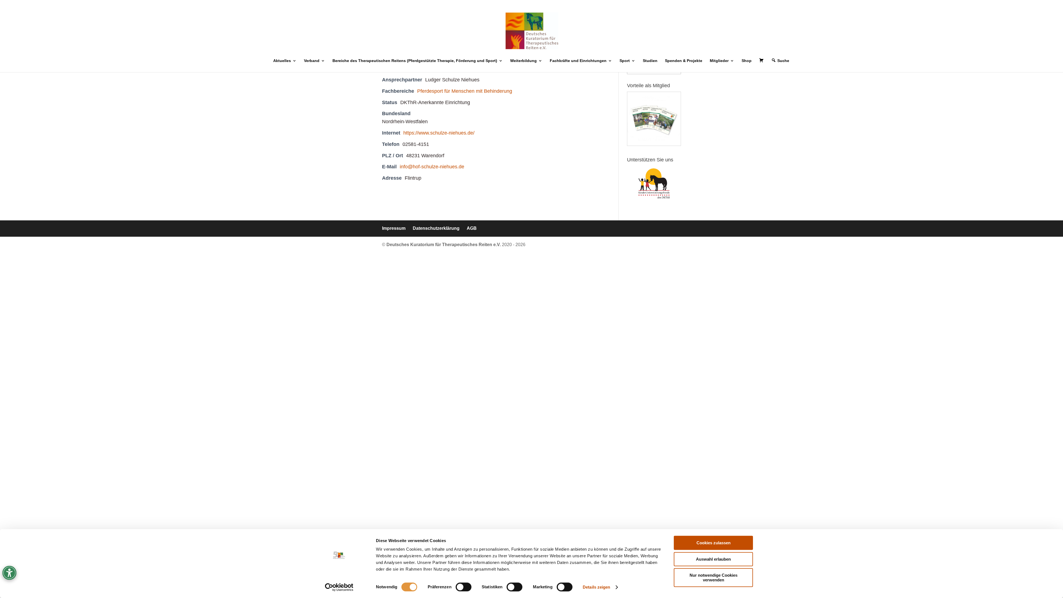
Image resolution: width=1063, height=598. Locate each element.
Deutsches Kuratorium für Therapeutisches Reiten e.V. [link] (444, 244)
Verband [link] (311, 61)
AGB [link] (472, 228)
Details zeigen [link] (596, 587)
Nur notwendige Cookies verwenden (713, 577)
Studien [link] (650, 61)
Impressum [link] (394, 228)
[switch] (463, 586)
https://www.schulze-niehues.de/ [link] (438, 133)
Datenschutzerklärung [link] (436, 228)
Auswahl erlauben (713, 559)
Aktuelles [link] (282, 61)
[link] (339, 587)
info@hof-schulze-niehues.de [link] (432, 166)
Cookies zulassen (713, 542)
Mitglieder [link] (719, 61)
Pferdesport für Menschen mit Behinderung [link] (464, 91)
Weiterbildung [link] (523, 61)
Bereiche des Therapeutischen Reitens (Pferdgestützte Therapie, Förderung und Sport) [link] (414, 61)
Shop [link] (747, 61)
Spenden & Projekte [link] (683, 61)
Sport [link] (625, 61)
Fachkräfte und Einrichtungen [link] (578, 61)
